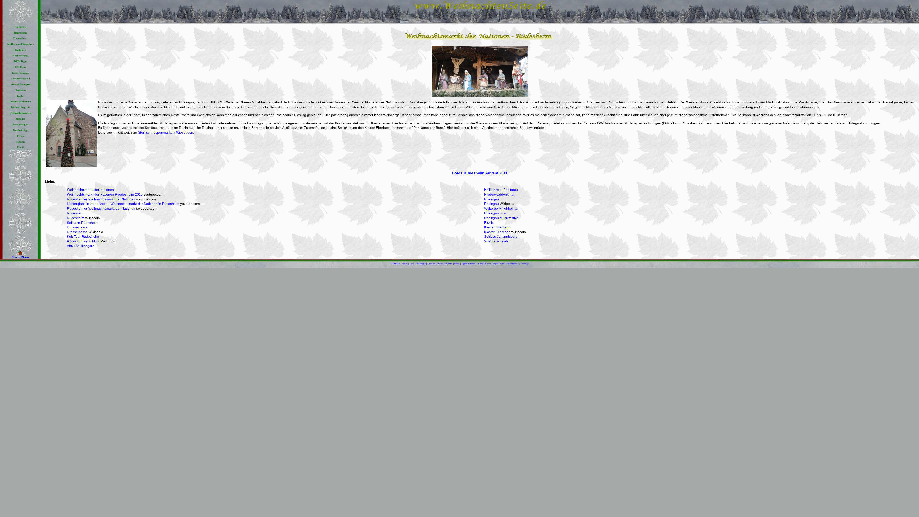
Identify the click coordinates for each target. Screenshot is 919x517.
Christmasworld (435, 264)
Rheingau (491, 199)
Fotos (488, 264)
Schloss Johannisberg (500, 236)
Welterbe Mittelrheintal (501, 208)
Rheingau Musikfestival (501, 218)
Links (457, 264)
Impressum (498, 264)
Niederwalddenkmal (499, 194)
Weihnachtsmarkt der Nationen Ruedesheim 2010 (105, 194)
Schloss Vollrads (496, 241)
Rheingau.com (495, 213)
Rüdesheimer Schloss (83, 241)
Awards (448, 264)
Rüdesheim (75, 213)
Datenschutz (512, 264)
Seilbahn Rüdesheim (82, 223)
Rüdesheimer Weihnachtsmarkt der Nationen (101, 199)
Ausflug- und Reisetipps (414, 264)
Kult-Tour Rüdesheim (83, 236)
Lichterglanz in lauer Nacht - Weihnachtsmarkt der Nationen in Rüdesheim (123, 204)
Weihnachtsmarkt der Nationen (90, 189)
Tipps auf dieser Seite (472, 264)
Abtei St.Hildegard (80, 246)
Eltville (489, 223)
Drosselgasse (77, 227)
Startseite (395, 264)
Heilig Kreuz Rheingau (501, 189)
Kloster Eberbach (497, 227)
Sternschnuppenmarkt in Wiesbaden (165, 132)
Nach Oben (20, 257)
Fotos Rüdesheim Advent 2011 (480, 173)
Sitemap (525, 264)
